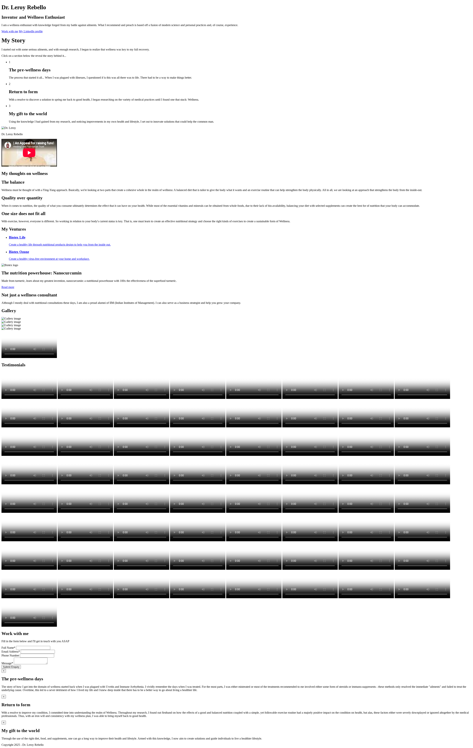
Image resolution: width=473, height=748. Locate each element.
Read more (7, 287)
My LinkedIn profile (31, 31)
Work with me (9, 31)
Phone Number (10, 655)
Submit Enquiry (11, 667)
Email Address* (10, 651)
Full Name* (8, 647)
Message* (7, 663)
